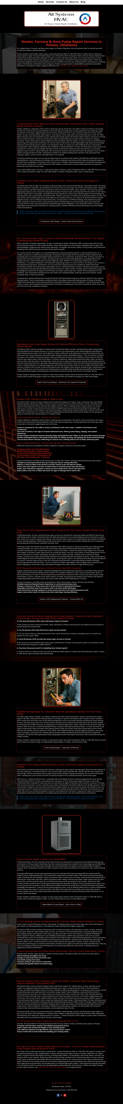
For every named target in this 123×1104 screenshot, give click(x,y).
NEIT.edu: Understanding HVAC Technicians (33, 457)
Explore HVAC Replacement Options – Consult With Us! (61, 599)
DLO (53, 1083)
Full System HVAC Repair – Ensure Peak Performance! (62, 221)
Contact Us (61, 2)
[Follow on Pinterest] (65, 1095)
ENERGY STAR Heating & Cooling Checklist (33, 451)
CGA (58, 1083)
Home (41, 2)
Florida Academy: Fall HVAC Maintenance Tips (34, 455)
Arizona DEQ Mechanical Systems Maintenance (34, 453)
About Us (73, 2)
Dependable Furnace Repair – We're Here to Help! (61, 904)
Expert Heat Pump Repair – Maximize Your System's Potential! (61, 382)
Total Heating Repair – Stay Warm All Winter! (61, 747)
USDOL (63, 1083)
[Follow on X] (61, 1095)
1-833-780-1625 (64, 66)
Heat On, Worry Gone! (79, 66)
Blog (83, 2)
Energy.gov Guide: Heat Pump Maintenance (33, 449)
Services (50, 2)
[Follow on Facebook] (58, 1095)
